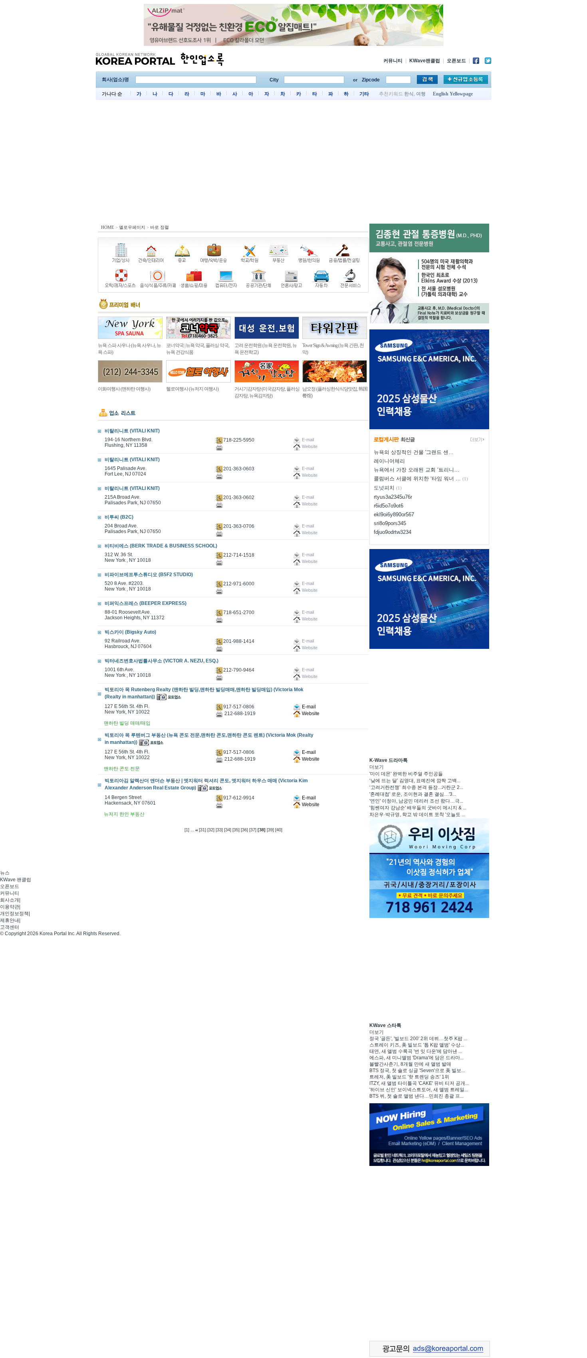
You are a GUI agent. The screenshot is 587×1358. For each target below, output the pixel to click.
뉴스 (5, 873)
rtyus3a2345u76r (393, 497)
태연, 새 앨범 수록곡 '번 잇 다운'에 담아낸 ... (415, 1051)
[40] (278, 829)
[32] (210, 829)
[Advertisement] (293, 164)
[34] (227, 829)
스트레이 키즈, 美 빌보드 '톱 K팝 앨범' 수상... (416, 1045)
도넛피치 (384, 488)
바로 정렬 (159, 227)
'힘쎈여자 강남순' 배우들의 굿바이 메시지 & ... (417, 808)
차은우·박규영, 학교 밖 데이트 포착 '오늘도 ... (417, 814)
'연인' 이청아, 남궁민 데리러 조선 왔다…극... (416, 801)
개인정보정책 (14, 913)
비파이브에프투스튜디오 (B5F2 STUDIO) (149, 574)
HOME (107, 227)
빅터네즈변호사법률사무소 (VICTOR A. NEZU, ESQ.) (161, 661)
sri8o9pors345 (390, 523)
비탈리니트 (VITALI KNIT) (132, 431)
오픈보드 (456, 60)
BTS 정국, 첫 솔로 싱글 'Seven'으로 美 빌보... (417, 1070)
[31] (202, 829)
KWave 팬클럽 (15, 879)
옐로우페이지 (132, 227)
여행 (421, 94)
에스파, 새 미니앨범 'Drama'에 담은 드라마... (416, 1058)
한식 (409, 94)
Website (310, 713)
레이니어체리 (389, 461)
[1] (186, 829)
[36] (244, 829)
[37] (252, 829)
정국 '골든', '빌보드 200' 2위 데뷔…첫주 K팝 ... (418, 1038)
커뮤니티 (393, 60)
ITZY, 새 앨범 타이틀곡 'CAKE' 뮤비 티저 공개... (419, 1083)
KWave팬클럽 (424, 60)
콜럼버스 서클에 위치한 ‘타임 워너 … (417, 479)
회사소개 (9, 900)
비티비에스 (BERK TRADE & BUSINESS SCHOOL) (161, 546)
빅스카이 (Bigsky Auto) (130, 632)
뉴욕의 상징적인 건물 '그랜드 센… (414, 452)
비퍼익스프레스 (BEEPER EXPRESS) (145, 603)
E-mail (308, 707)
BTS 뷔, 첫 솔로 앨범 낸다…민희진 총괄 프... (416, 1096)
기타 (364, 94)
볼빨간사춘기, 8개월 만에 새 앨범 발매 (410, 1064)
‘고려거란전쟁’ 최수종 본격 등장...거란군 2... (416, 787)
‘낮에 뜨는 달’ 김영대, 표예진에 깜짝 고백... (414, 780)
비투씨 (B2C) (119, 517)
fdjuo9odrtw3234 (392, 532)
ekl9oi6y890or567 (394, 514)
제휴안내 (9, 920)
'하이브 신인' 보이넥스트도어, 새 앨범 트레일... (418, 1089)
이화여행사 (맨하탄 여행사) (124, 389)
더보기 (376, 767)
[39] (270, 829)
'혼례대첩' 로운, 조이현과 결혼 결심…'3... (412, 794)
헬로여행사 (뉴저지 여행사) (192, 389)
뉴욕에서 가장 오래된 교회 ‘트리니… (416, 470)
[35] (236, 829)
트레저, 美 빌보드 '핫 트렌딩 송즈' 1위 (409, 1077)
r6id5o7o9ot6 (388, 506)
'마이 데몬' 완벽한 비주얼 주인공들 (406, 774)
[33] (219, 829)
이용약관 (9, 907)
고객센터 (9, 927)
